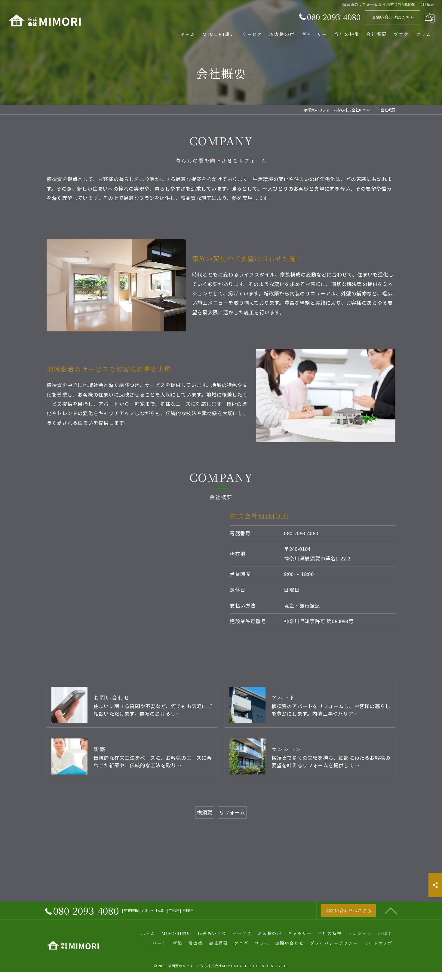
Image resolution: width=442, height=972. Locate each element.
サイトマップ (378, 943)
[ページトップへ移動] (391, 910)
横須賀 (205, 812)
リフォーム (232, 812)
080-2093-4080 (301, 533)
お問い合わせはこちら (392, 17)
